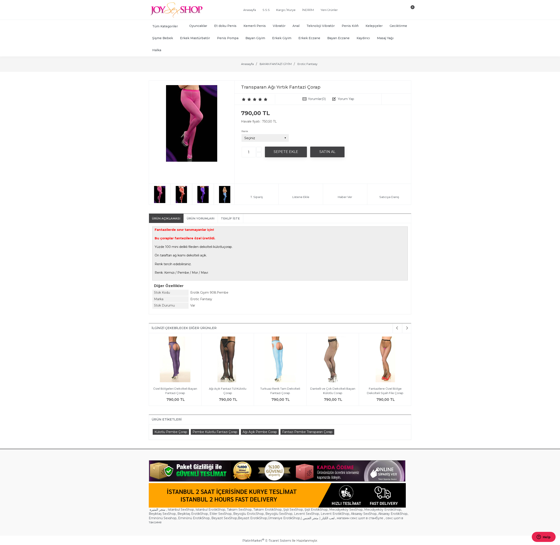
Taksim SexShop (239, 510)
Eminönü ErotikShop (194, 518)
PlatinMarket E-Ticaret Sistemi (266, 541)
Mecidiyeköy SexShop (346, 510)
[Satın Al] (327, 152)
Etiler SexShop (221, 514)
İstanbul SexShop (181, 510)
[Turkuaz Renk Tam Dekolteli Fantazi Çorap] (280, 360)
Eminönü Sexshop (163, 518)
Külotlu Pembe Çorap (170, 432)
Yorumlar (317, 99)
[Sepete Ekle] (286, 152)
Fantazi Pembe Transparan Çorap (307, 432)
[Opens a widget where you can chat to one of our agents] (544, 537)
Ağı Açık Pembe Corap (260, 432)
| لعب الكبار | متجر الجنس (317, 518)
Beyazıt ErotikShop (252, 518)
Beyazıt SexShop (224, 518)
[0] (408, 10)
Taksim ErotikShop (267, 510)
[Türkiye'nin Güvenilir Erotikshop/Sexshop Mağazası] (176, 17)
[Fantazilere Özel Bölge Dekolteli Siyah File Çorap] (385, 360)
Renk (245, 131)
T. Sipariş (256, 197)
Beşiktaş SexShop (162, 514)
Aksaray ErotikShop (393, 514)
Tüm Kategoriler (165, 26)
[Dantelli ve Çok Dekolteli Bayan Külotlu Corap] (332, 360)
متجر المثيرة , (158, 510)
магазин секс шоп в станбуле (360, 518)
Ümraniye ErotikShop (284, 518)
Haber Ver (345, 197)
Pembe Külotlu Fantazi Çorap (214, 432)
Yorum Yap (346, 99)
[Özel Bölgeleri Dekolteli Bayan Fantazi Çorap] (175, 360)
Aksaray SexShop (364, 514)
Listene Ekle (300, 197)
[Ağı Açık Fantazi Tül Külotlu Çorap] (227, 360)
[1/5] (244, 99)
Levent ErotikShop (335, 514)
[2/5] (246, 99)
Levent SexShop (306, 514)
